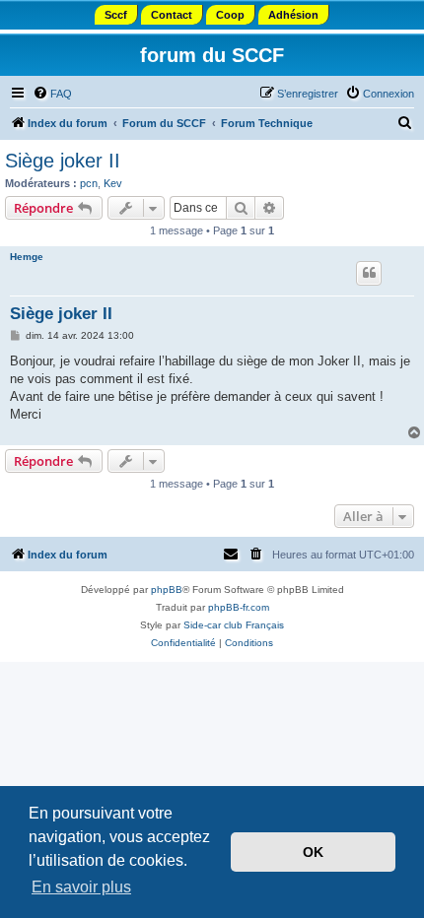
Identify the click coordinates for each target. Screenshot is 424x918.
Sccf (116, 15)
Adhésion (293, 15)
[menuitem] (52, 93)
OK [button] (313, 852)
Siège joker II (62, 160)
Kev (113, 183)
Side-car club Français (233, 625)
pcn (89, 183)
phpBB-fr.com (238, 607)
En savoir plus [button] (81, 887)
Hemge (26, 256)
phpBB (166, 589)
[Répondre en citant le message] (369, 273)
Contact (171, 15)
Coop (230, 15)
